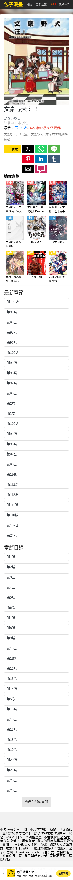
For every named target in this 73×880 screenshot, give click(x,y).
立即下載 (63, 873)
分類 (29, 4)
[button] (28, 149)
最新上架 (41, 4)
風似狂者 (28, 841)
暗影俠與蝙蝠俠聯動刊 (50, 833)
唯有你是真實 (12, 856)
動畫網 (22, 829)
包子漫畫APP (25, 872)
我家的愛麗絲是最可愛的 (55, 841)
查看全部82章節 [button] (36, 802)
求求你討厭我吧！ (19, 848)
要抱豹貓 (63, 852)
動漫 (52, 829)
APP (53, 4)
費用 (5, 845)
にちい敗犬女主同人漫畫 (29, 845)
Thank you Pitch (27, 852)
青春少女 (47, 852)
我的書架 (64, 4)
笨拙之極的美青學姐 (17, 833)
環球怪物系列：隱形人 (50, 848)
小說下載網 (38, 829)
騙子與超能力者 (35, 856)
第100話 (21, 128)
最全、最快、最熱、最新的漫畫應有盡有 (35, 876)
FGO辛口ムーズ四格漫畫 (24, 837)
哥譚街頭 (65, 829)
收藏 (14, 149)
